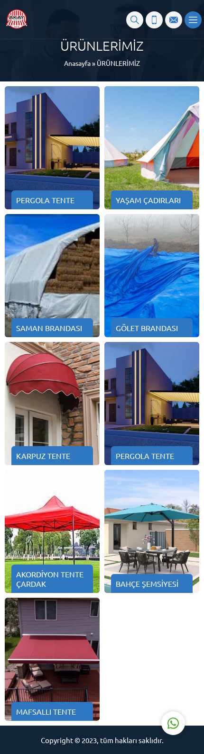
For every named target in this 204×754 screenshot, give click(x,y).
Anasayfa (77, 63)
